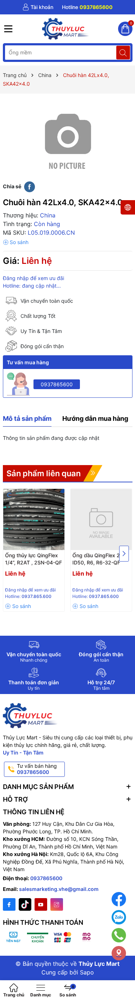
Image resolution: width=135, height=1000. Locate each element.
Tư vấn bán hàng (37, 769)
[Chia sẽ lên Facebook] (29, 186)
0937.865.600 (36, 596)
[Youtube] (41, 904)
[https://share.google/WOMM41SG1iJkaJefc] (119, 953)
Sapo (87, 972)
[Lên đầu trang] (124, 975)
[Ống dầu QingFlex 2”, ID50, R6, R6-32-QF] (101, 519)
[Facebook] (9, 904)
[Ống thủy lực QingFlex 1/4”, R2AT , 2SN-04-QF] (33, 519)
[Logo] (66, 29)
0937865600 (57, 384)
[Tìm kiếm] (123, 52)
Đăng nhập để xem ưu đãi (33, 278)
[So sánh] (15, 242)
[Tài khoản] (37, 7)
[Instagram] (56, 904)
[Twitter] (25, 904)
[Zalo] (119, 917)
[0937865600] (87, 7)
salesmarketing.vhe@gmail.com (59, 889)
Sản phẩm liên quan (43, 473)
